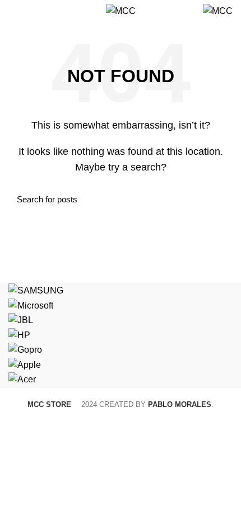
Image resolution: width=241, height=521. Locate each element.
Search (217, 199)
